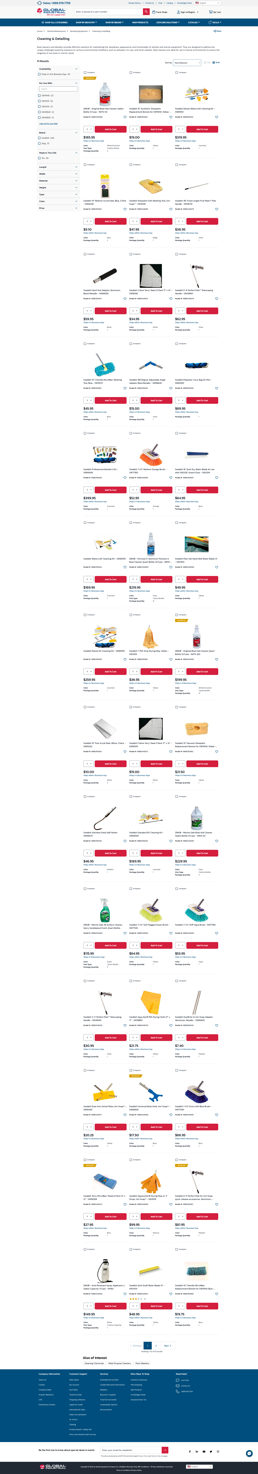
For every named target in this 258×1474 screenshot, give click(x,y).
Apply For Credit (76, 1404)
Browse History (135, 3)
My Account (74, 1384)
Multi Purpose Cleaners (120, 1363)
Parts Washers (142, 1363)
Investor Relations (46, 1394)
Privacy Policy (143, 1456)
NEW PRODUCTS (140, 22)
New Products (136, 1389)
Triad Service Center (108, 1399)
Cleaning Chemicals (94, 1363)
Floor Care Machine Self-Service (82, 1434)
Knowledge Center (184, 3)
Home (39, 31)
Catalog (170, 3)
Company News (45, 1389)
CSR (40, 1399)
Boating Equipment (79, 31)
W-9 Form (73, 1419)
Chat (160, 3)
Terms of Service (157, 1456)
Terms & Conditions (123, 1470)
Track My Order (75, 1394)
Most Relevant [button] (181, 62)
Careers (42, 1384)
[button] (207, 3)
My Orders (73, 1389)
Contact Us (149, 3)
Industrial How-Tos (138, 1399)
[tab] (207, 62)
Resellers (103, 1389)
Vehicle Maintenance (56, 31)
